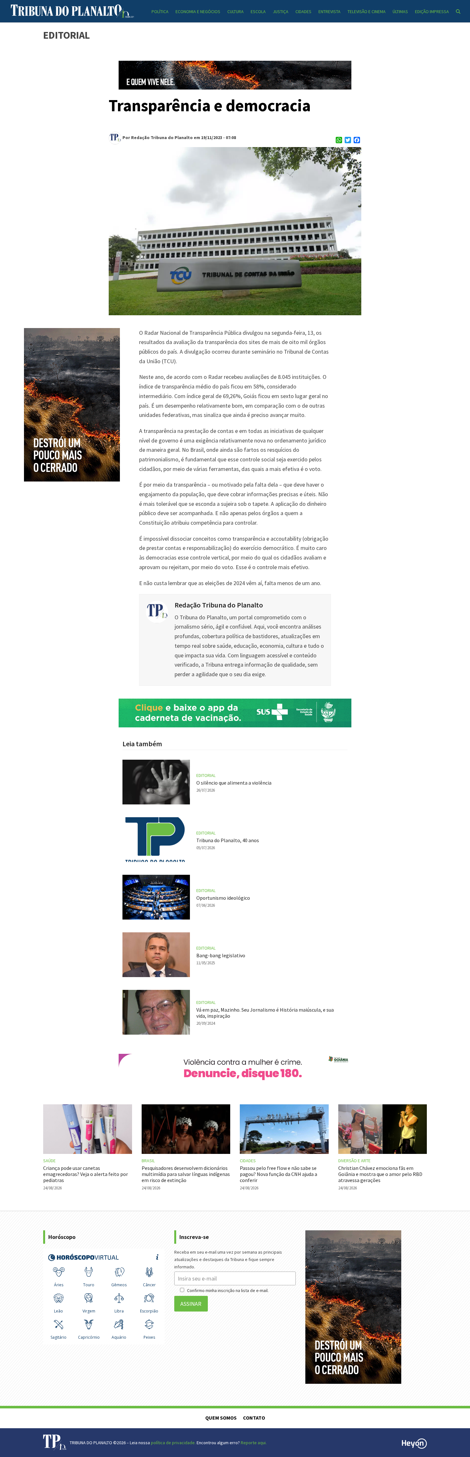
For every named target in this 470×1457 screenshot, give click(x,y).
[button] (458, 11)
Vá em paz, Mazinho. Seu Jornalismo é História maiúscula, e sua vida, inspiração (265, 1013)
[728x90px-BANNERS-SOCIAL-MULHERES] (235, 1080)
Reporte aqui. (254, 1442)
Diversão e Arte (354, 1160)
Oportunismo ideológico (223, 898)
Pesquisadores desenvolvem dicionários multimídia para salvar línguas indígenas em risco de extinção (186, 1174)
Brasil (148, 1160)
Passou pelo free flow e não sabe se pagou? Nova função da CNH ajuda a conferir (278, 1174)
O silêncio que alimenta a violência (233, 782)
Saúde (49, 1160)
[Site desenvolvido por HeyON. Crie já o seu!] (414, 1446)
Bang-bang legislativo (220, 955)
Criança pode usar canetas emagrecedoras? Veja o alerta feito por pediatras (85, 1174)
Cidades (248, 1160)
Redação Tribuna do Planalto (219, 604)
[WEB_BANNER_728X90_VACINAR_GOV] (235, 725)
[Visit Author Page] (157, 611)
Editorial (205, 775)
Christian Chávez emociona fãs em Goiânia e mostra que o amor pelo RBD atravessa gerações (380, 1174)
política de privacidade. (173, 1442)
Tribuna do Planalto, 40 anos (227, 840)
